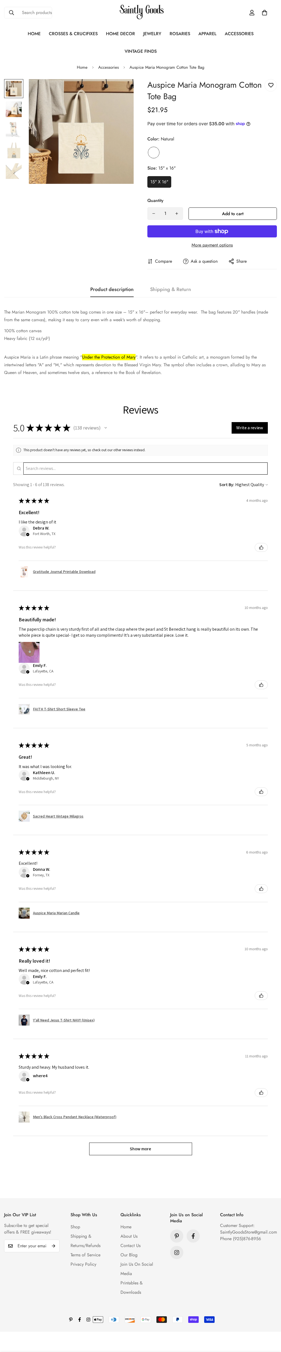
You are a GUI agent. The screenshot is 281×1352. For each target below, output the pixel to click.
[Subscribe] (53, 1246)
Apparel (207, 34)
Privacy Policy (83, 1264)
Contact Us (130, 1245)
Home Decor (120, 34)
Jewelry (152, 34)
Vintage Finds (141, 51)
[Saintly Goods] (140, 12)
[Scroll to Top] (270, 1322)
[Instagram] (176, 1252)
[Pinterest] (176, 1236)
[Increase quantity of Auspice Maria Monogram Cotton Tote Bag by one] (177, 213)
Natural (153, 152)
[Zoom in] (122, 91)
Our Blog (128, 1255)
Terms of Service (85, 1255)
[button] (264, 12)
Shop (75, 1227)
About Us (128, 1236)
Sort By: (226, 484)
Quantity (155, 200)
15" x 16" (159, 182)
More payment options (212, 245)
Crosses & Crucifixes (73, 34)
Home (34, 34)
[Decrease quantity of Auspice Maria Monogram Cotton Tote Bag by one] (154, 213)
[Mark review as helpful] (261, 547)
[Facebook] (193, 1236)
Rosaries (180, 34)
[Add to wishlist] (271, 85)
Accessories (239, 34)
